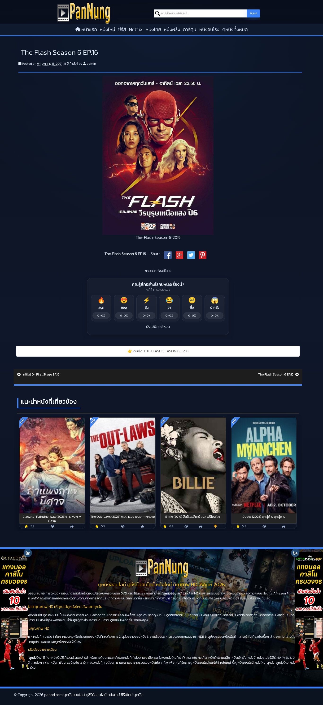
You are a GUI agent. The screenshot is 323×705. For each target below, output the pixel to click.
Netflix (136, 29)
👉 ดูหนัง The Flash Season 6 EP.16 (158, 351)
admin (91, 63)
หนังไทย (153, 29)
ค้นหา (253, 13)
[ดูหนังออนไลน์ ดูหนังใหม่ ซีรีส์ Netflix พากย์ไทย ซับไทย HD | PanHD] (83, 13)
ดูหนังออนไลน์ (31, 593)
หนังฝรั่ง (172, 29)
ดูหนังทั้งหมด (235, 29)
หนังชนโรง (209, 29)
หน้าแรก (89, 29)
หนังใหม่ (107, 29)
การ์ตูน (189, 29)
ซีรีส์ (122, 29)
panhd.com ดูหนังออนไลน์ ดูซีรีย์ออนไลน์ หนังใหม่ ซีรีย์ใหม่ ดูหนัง (93, 695)
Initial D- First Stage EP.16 (40, 374)
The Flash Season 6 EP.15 (276, 374)
